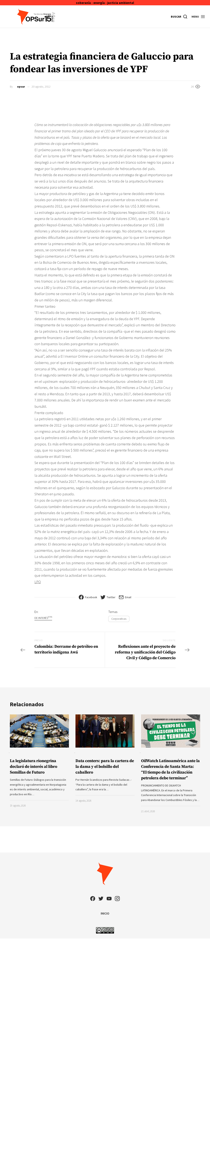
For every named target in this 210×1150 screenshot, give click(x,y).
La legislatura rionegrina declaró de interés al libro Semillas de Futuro (33, 766)
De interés (43, 618)
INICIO (105, 913)
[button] (198, 16)
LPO (37, 581)
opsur (21, 86)
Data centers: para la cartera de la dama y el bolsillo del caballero (104, 766)
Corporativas (118, 619)
